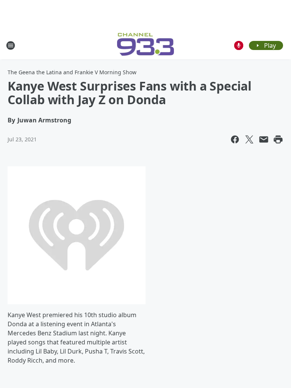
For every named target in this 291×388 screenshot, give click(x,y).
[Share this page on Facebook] (235, 139)
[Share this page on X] (249, 139)
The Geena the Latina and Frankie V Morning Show (72, 72)
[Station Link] (145, 45)
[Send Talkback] (238, 45)
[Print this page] (278, 139)
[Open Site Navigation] (10, 45)
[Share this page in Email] (263, 139)
